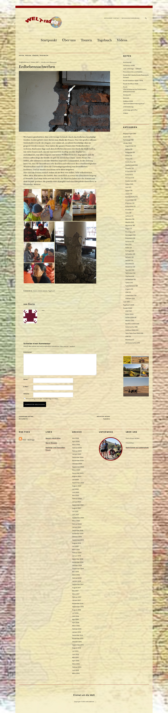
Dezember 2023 (77, 473)
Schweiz (128, 257)
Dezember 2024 (77, 457)
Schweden (129, 254)
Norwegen (129, 235)
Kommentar (27, 352)
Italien (127, 191)
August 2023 (76, 476)
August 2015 (76, 648)
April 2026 (76, 441)
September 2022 (78, 483)
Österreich (129, 238)
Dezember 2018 (77, 559)
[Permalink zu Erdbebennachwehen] (64, 131)
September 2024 (78, 467)
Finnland (128, 178)
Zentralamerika (131, 343)
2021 (127, 311)
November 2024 (78, 461)
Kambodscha (130, 197)
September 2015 (78, 645)
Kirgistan (128, 203)
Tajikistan (128, 273)
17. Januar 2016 (34, 62)
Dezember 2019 (77, 530)
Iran (126, 187)
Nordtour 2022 (130, 324)
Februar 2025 (77, 451)
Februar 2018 (76, 578)
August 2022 (76, 486)
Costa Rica (129, 162)
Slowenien (129, 267)
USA (126, 292)
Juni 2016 (75, 616)
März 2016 (76, 626)
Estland (128, 175)
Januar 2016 (76, 632)
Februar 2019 (76, 553)
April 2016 (75, 623)
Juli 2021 (75, 511)
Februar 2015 (76, 667)
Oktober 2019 (77, 537)
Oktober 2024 (77, 464)
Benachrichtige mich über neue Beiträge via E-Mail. (42, 398)
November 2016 (77, 603)
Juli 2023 (75, 480)
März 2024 (76, 470)
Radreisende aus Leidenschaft (137, 448)
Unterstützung (128, 107)
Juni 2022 (75, 492)
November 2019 (77, 534)
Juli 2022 (75, 489)
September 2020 (78, 518)
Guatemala (129, 181)
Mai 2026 (75, 438)
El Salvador (129, 171)
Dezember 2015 (77, 635)
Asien (21, 55)
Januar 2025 (76, 454)
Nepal (127, 229)
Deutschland (129, 165)
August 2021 (76, 508)
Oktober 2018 (77, 565)
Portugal (128, 251)
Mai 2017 (75, 591)
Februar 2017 (76, 597)
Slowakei (128, 264)
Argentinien (129, 146)
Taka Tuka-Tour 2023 (132, 333)
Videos (122, 40)
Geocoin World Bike (53, 438)
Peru (127, 245)
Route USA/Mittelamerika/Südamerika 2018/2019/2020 (134, 89)
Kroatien (128, 210)
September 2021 (78, 505)
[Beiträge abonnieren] (20, 440)
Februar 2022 (77, 499)
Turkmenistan (130, 286)
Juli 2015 (75, 651)
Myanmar (128, 225)
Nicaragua (129, 232)
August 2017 (76, 588)
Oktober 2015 (77, 642)
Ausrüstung (127, 62)
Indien (28, 55)
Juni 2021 (75, 515)
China (127, 159)
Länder (35, 55)
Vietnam (128, 298)
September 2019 (78, 540)
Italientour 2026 (129, 65)
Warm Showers (51, 443)
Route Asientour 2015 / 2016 (133, 81)
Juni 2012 (75, 670)
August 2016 (76, 610)
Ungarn (128, 289)
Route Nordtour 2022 (130, 84)
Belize (127, 149)
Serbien (128, 260)
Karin (31, 304)
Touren (86, 40)
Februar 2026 (77, 448)
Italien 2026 (129, 317)
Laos (127, 213)
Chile (127, 156)
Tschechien (129, 279)
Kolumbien (129, 206)
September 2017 (78, 584)
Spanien (128, 270)
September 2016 (78, 607)
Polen (127, 248)
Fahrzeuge (127, 140)
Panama (128, 241)
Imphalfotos (103, 418)
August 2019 (76, 543)
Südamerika (129, 327)
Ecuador (128, 168)
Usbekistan (129, 295)
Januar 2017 (76, 600)
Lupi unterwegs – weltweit (132, 69)
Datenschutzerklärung (130, 18)
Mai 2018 (75, 572)
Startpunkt (49, 40)
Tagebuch (104, 40)
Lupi (124, 302)
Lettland (128, 216)
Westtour (128, 340)
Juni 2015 (75, 654)
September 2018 (78, 569)
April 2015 (75, 661)
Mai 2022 (75, 495)
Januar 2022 (76, 502)
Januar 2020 (76, 527)
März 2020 (76, 521)
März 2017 (75, 594)
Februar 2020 (77, 524)
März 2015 (76, 664)
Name (25, 379)
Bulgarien (128, 152)
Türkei (127, 283)
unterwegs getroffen (130, 110)
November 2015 (77, 638)
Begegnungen (128, 134)
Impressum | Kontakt (112, 18)
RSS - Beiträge (29, 440)
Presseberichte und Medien (132, 72)
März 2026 (76, 445)
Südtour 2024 (130, 330)
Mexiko (128, 222)
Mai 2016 (75, 619)
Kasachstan (129, 200)
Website (26, 394)
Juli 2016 (75, 613)
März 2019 (76, 549)
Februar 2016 (76, 629)
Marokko (128, 219)
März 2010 (76, 673)
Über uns (69, 40)
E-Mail (26, 386)
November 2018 (77, 562)
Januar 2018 (76, 581)
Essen (125, 137)
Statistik (126, 98)
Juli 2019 (75, 546)
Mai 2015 (75, 658)
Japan (127, 194)
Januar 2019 (76, 556)
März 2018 (76, 575)
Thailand (128, 276)
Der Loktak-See (26, 418)
